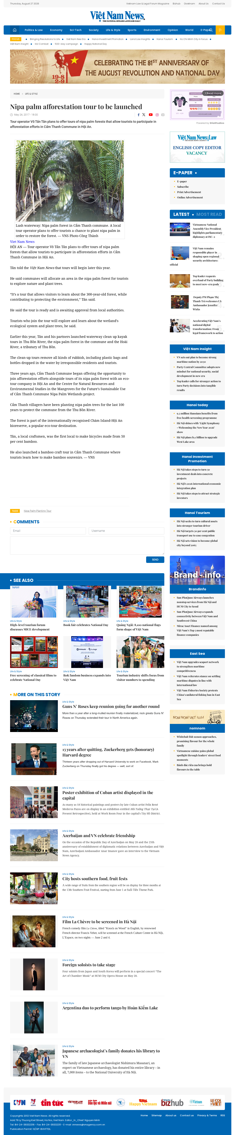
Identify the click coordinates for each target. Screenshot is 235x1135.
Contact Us (218, 3)
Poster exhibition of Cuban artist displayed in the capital (107, 795)
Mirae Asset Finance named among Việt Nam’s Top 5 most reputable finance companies (197, 630)
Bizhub (176, 3)
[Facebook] (139, 114)
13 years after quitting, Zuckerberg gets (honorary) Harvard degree (108, 752)
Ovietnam (189, 3)
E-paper (182, 173)
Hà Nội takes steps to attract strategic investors (198, 496)
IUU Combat (41, 43)
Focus (15, 39)
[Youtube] (150, 114)
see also (23, 580)
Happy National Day (95, 43)
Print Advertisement (189, 192)
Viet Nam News (22, 241)
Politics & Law (34, 30)
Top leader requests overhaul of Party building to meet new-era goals (208, 280)
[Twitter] (144, 114)
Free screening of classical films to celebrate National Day (33, 677)
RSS (222, 1115)
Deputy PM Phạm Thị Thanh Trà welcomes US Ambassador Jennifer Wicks (207, 303)
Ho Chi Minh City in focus (194, 39)
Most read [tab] (209, 214)
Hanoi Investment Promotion (108, 39)
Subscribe (183, 186)
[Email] (162, 115)
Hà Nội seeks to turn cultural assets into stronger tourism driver (197, 523)
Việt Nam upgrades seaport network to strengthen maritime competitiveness (198, 666)
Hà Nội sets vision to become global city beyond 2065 (197, 543)
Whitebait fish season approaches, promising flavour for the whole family (197, 741)
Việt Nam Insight (19, 43)
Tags (15, 511)
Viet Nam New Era (76, 39)
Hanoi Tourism (165, 39)
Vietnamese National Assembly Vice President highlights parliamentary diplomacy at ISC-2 (207, 230)
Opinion (173, 30)
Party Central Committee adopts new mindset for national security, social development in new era (198, 371)
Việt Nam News (117, 16)
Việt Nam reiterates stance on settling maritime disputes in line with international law (198, 680)
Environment (152, 30)
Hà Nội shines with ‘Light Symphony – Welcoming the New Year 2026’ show (198, 427)
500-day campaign (66, 43)
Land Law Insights (140, 39)
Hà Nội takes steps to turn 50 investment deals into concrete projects (195, 474)
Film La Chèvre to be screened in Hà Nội (99, 921)
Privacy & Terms (207, 1115)
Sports (132, 30)
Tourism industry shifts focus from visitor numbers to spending (140, 677)
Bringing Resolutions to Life (45, 39)
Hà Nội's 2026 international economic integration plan (199, 486)
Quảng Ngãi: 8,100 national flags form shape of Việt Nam (139, 627)
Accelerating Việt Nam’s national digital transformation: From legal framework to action (208, 327)
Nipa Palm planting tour (37, 510)
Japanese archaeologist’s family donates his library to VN (111, 1053)
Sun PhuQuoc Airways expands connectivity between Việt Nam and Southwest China (197, 616)
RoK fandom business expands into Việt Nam (87, 677)
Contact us (187, 1115)
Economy (56, 30)
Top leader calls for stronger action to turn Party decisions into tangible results (199, 385)
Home (17, 93)
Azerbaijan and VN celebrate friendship (98, 835)
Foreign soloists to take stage (88, 964)
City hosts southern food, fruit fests (94, 878)
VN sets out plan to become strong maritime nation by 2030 (196, 359)
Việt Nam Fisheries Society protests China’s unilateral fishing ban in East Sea (198, 695)
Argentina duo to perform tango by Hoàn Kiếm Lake (110, 1007)
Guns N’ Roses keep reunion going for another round (111, 706)
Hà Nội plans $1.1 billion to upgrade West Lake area (197, 439)
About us (170, 1115)
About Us (204, 3)
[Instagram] (157, 114)
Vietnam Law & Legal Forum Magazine (147, 3)
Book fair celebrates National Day (85, 625)
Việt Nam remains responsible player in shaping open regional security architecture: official (194, 256)
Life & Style (113, 30)
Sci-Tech (76, 30)
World (189, 30)
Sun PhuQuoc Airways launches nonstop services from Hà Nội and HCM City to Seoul (196, 602)
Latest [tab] (181, 214)
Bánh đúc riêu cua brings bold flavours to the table (194, 767)
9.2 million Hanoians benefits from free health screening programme (197, 416)
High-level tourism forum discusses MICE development (30, 627)
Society (94, 30)
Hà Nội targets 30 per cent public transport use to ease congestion (196, 533)
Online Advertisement (190, 197)
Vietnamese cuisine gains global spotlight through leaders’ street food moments (199, 755)
